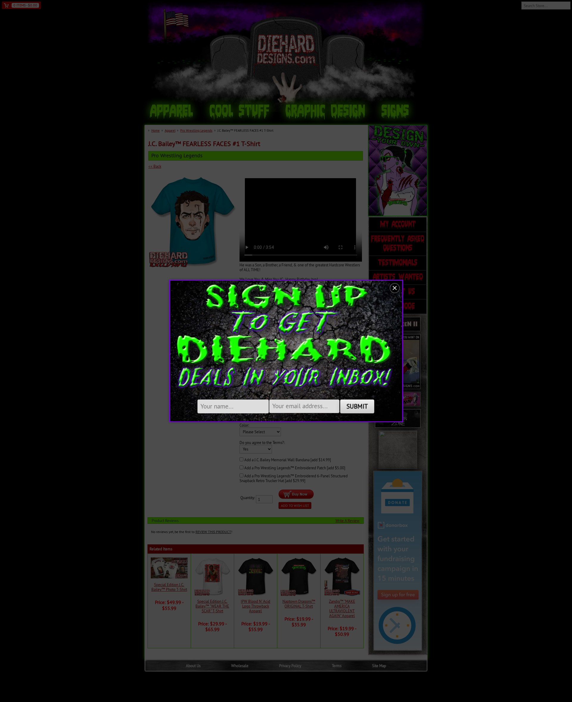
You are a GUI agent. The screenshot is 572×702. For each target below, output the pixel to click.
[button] (394, 288)
